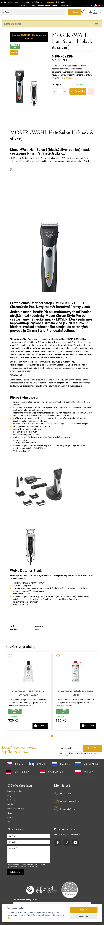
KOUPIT (42, 725)
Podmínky (33, 867)
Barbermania (87, 6)
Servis (32, 6)
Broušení (24, 6)
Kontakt (55, 6)
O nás (9, 813)
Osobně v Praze (44, 6)
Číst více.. (68, 78)
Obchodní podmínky (15, 809)
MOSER (37, 630)
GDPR (9, 822)
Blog (77, 6)
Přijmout (83, 910)
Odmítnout (83, 916)
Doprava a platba (67, 6)
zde (8, 918)
